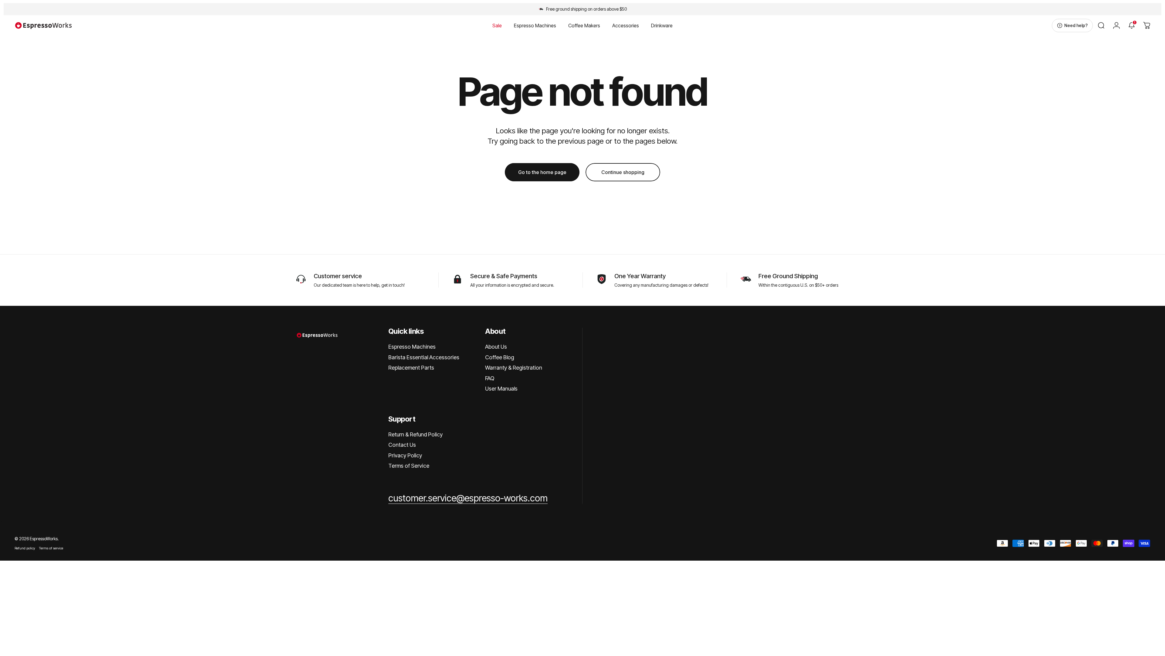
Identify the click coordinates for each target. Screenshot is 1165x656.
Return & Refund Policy (415, 434)
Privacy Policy (405, 455)
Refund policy (25, 548)
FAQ (489, 378)
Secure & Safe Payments (503, 276)
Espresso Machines (412, 346)
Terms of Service (408, 466)
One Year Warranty (640, 276)
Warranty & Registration (513, 367)
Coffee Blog (499, 357)
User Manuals (501, 388)
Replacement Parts (411, 367)
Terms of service (51, 548)
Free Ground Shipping (788, 276)
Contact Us (402, 445)
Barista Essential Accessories (423, 357)
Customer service (338, 276)
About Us (496, 346)
